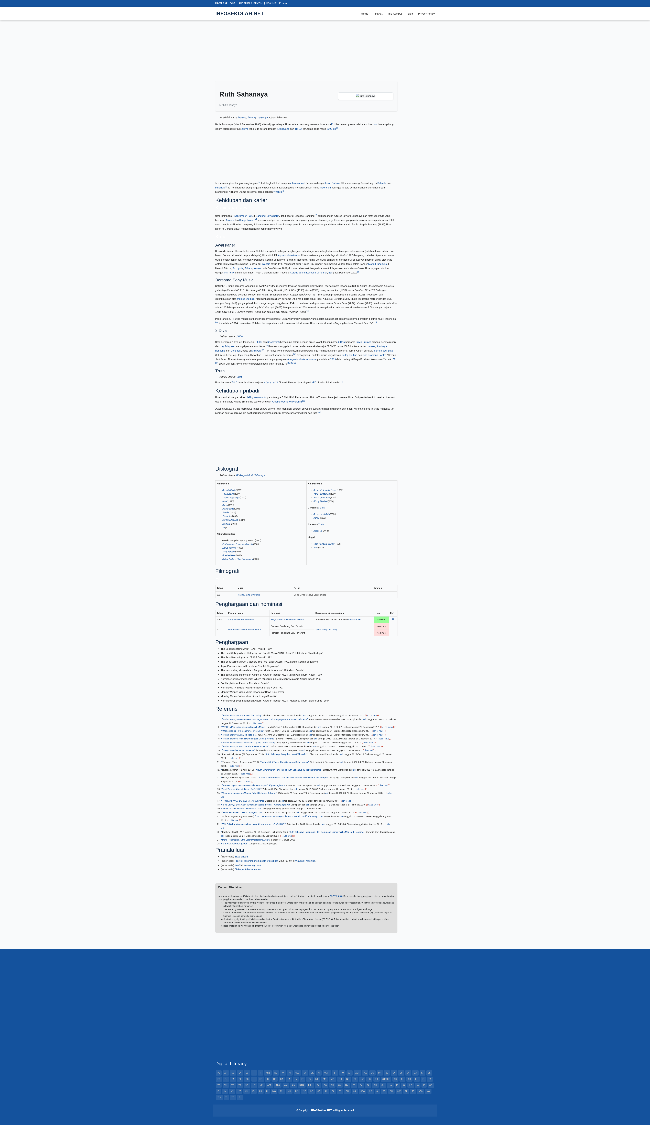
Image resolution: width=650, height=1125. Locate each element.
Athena (249, 268)
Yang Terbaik (228, 551)
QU (347, 1091)
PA (333, 1091)
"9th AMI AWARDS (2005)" (235, 843)
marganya (262, 117)
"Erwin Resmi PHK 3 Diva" (234, 812)
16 (393, 358)
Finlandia (220, 187)
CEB (297, 1072)
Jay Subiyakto (227, 346)
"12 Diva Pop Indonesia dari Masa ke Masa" (243, 727)
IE (424, 1085)
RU (342, 1072)
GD (375, 1085)
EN (240, 1072)
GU (382, 1085)
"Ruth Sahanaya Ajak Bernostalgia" (239, 734)
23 (303, 401)
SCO (363, 1091)
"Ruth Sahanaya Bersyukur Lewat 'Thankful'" (286, 754)
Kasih (225, 505)
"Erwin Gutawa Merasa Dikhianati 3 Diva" (242, 808)
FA (233, 1079)
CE (355, 1079)
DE (233, 1072)
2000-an (331, 128)
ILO (410, 1085)
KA (281, 1079)
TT (219, 1085)
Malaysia (256, 350)
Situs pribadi (241, 856)
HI (254, 1079)
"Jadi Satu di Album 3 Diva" (236, 789)
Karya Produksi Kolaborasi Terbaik (287, 619)
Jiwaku (225, 512)
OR (318, 1091)
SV (305, 1072)
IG (404, 1085)
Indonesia (325, 187)
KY (253, 1091)
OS (430, 1085)
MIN (332, 1079)
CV (339, 1085)
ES (247, 1072)
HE (274, 1079)
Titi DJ (298, 128)
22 (341, 382)
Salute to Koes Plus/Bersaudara (237, 559)
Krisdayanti (283, 128)
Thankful (226, 516)
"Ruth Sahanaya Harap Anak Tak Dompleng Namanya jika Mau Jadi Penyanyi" (326, 832)
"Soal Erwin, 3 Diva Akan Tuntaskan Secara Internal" (247, 804)
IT (260, 1072)
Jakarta (371, 346)
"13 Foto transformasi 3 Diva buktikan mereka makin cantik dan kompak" (293, 777)
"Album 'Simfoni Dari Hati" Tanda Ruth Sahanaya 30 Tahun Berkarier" (288, 769)
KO (247, 1079)
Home (364, 13)
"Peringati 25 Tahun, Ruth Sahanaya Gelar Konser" (284, 762)
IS (218, 1091)
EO (219, 1079)
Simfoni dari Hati (230, 520)
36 (223, 527)
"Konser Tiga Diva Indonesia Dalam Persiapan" (245, 785)
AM (286, 1085)
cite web (372, 715)
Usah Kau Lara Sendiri (323, 544)
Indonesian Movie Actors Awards (244, 629)
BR (332, 1085)
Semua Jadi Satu (383, 350)
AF (349, 1072)
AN (293, 1085)
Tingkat (378, 13)
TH (225, 1085)
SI (377, 1091)
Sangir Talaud (246, 220)
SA (354, 1091)
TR (240, 1085)
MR (289, 1091)
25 (393, 619)
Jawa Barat (273, 215)
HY (254, 1085)
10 (307, 311)
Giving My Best (320, 501)
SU (391, 1091)
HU (309, 1079)
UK (312, 1072)
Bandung (261, 215)
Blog (410, 13)
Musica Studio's (245, 298)
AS (326, 1091)
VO (428, 1091)
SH (416, 1079)
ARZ (268, 1072)
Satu (315, 547)
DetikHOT (255, 789)
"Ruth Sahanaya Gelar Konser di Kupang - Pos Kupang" (249, 742)
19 (292, 363)
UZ (362, 1079)
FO (354, 1085)
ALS (278, 1085)
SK (395, 1079)
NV (346, 1085)
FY (361, 1085)
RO (376, 1079)
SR (409, 1079)
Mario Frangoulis (377, 264)
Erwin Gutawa (332, 183)
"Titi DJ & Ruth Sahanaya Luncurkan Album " (248, 824)
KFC (314, 382)
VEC (420, 1091)
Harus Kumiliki (229, 548)
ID (268, 1079)
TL (406, 1091)
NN (347, 1079)
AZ (365, 1072)
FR (254, 1072)
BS (325, 1085)
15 (294, 354)
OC (311, 1091)
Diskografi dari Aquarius (248, 869)
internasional (297, 183)
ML (281, 1091)
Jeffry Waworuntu (256, 397)
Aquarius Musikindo (289, 255)
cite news (257, 723)
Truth (239, 376)
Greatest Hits (228, 555)
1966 (250, 215)
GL (240, 1079)
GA (368, 1085)
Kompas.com (255, 812)
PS (340, 1091)
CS (401, 1072)
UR (246, 1085)
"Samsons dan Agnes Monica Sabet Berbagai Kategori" (249, 793)
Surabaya (381, 346)
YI (226, 1097)
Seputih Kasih (228, 490)
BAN (301, 1085)
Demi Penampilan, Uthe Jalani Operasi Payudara (246, 839)
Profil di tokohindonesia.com (250, 860)
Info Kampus (395, 13)
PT (290, 1072)
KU (246, 1091)
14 (263, 350)
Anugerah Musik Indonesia (302, 359)
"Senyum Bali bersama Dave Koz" (238, 750)
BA (318, 1085)
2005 (333, 359)
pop (375, 124)
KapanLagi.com (277, 785)
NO (340, 1079)
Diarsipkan (272, 860)
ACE (269, 1085)
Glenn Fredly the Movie (249, 594)
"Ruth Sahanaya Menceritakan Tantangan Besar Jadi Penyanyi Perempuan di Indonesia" (265, 719)
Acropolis (238, 268)
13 (267, 346)
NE (304, 1091)
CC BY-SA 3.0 (336, 896)
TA (430, 1079)
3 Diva (244, 128)
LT (302, 1079)
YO (233, 1097)
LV (296, 1079)
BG (372, 1072)
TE (413, 1091)
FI (423, 1079)
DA (415, 1072)
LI (267, 1091)
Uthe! (224, 501)
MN (297, 1091)
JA (282, 1072)
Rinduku (226, 524)
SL (402, 1079)
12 (375, 322)
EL (429, 1072)
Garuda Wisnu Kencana (303, 272)
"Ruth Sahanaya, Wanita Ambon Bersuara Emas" (245, 746)
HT (239, 1091)
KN (232, 1091)
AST (357, 1072)
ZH (335, 1072)
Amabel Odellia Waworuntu (287, 401)
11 (216, 322)
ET (422, 1072)
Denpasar (236, 350)
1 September (239, 215)
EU (226, 1079)
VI (319, 1072)
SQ (370, 1091)
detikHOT (281, 824)
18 (288, 363)
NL (275, 1072)
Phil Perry (229, 272)
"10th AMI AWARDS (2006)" (236, 800)
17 (216, 363)
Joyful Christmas (321, 497)
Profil (238, 865)
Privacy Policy (426, 13)
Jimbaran (322, 272)
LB (260, 1091)
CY (408, 1072)
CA (394, 1072)
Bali (330, 272)
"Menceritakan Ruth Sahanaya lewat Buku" (243, 730)
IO (397, 1085)
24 (319, 412)
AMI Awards (258, 800)
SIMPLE (386, 1079)
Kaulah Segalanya (230, 497)
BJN (310, 1085)
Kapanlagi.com (315, 816)
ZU (240, 1097)
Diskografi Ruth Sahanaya (250, 475)
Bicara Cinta (228, 508)
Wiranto (277, 191)
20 (295, 363)
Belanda (381, 183)
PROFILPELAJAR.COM (251, 3)
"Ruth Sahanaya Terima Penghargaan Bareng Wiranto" (248, 738)
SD (384, 1091)
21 (276, 382)
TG (232, 1085)
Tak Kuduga (228, 494)
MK (317, 1079)
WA (219, 1097)
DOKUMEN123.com (276, 3)
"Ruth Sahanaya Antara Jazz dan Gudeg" (242, 715)
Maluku (242, 117)
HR (260, 1079)
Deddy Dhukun (349, 355)
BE (387, 1072)
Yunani (257, 268)
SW (399, 1091)
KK (369, 1079)
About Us (269, 382)
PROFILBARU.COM (225, 3)
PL (219, 1072)
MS (324, 1079)
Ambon (251, 117)
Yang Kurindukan (321, 494)
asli (304, 715)
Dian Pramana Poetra (374, 355)
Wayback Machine (305, 860)
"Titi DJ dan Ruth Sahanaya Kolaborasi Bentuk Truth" (281, 816)
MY (261, 1085)
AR (225, 1072)
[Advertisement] (316, 52)
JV (225, 1091)
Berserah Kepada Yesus (324, 490)
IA (418, 1085)
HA (390, 1085)
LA (289, 1079)
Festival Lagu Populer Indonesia (237, 544)
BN (379, 1072)
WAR (326, 1072)
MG (274, 1091)
